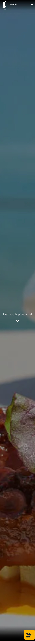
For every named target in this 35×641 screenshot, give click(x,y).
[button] (32, 5)
